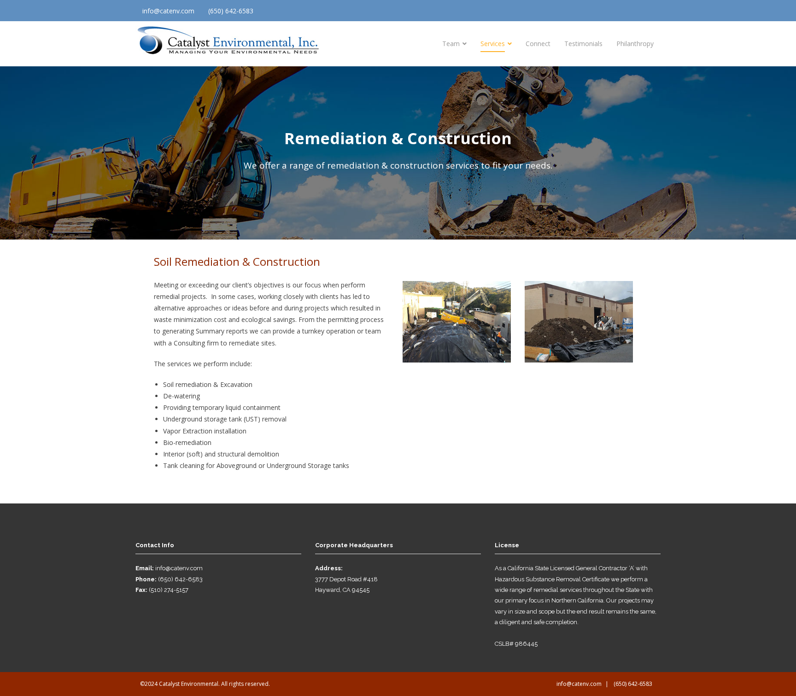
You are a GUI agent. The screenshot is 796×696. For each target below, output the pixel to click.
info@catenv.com (168, 10)
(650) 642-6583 (230, 10)
